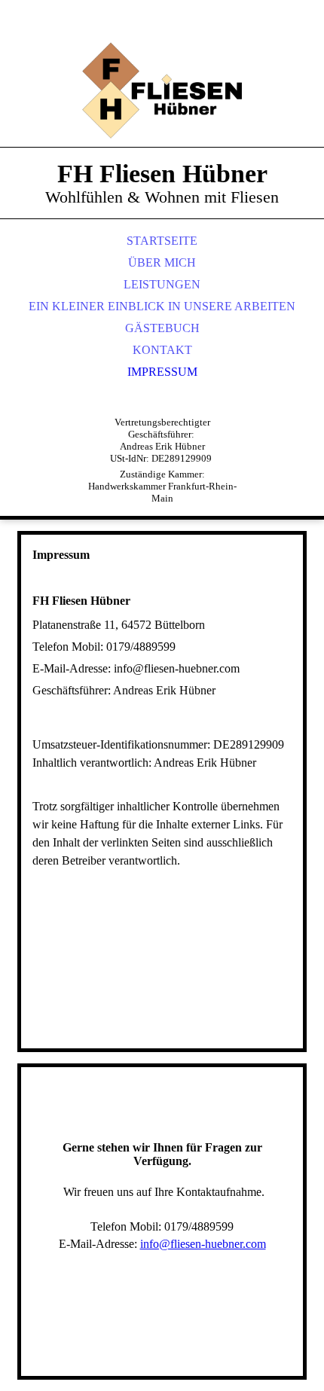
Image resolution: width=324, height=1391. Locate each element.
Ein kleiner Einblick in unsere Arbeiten (162, 306)
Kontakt (162, 349)
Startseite (162, 240)
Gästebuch (162, 328)
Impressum (162, 371)
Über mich (162, 262)
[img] (162, 90)
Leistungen (162, 284)
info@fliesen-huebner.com (203, 1243)
